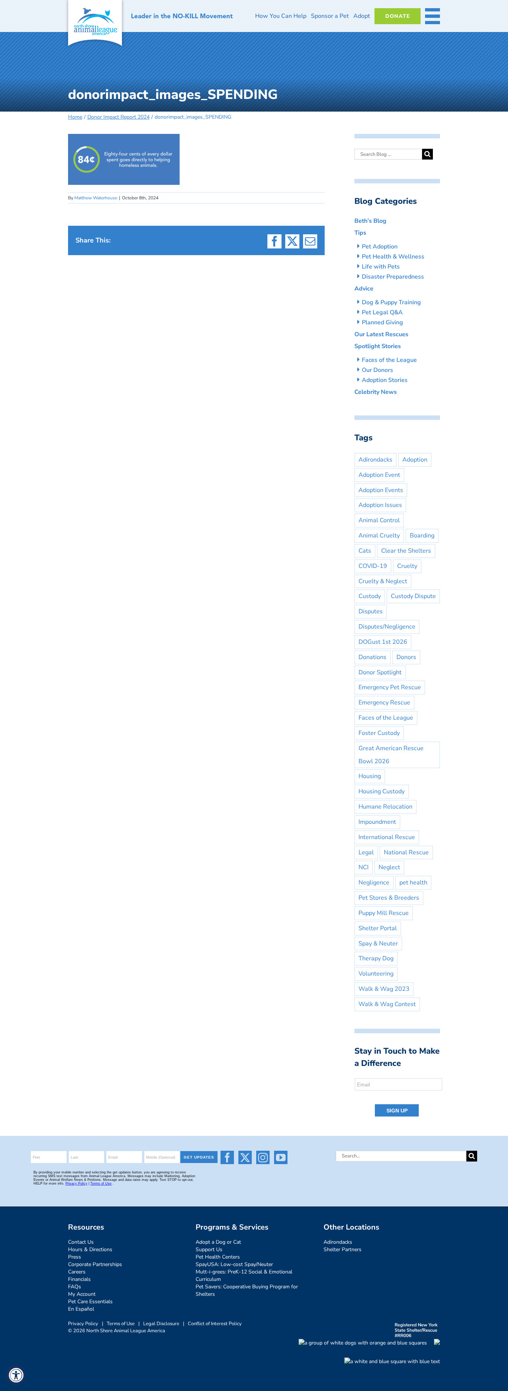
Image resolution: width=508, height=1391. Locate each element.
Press (74, 1256)
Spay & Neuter (378, 943)
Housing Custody (382, 791)
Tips (360, 233)
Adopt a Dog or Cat (218, 1242)
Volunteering (376, 974)
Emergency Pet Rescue (390, 687)
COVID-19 (373, 566)
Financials (79, 1279)
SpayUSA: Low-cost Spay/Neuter (234, 1264)
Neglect (389, 867)
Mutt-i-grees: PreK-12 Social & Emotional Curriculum (244, 1275)
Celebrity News (375, 392)
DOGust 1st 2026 (383, 642)
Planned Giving (382, 322)
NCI (364, 867)
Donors (406, 657)
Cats (365, 551)
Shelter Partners (342, 1249)
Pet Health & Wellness (393, 257)
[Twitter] (245, 1157)
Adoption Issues (380, 505)
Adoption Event (379, 475)
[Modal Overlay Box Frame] (398, 1098)
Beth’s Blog (370, 221)
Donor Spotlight (380, 672)
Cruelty (407, 566)
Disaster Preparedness (393, 277)
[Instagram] (263, 1157)
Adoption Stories (385, 380)
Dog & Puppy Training (391, 302)
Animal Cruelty (379, 535)
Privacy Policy (83, 1323)
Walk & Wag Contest (387, 1004)
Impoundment (377, 822)
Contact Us (81, 1242)
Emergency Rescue (384, 702)
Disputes (371, 611)
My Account (82, 1294)
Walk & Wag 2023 (384, 989)
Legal (366, 852)
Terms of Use (121, 1323)
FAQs (74, 1286)
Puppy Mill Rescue (384, 913)
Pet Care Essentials (90, 1301)
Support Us (209, 1249)
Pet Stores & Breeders (389, 898)
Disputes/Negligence (387, 627)
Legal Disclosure (161, 1323)
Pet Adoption (380, 246)
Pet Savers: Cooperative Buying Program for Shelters (247, 1290)
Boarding (422, 535)
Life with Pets (381, 267)
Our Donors (377, 370)
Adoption (414, 460)
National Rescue (406, 852)
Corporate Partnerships (95, 1264)
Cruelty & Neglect (383, 581)
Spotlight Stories (377, 346)
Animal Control (379, 520)
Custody (370, 596)
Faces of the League (389, 360)
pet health (413, 882)
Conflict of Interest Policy (215, 1323)
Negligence (374, 882)
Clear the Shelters (406, 551)
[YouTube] (280, 1157)
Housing (370, 776)
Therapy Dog (376, 958)
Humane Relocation (385, 807)
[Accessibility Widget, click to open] (16, 1375)
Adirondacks (375, 460)
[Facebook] (227, 1157)
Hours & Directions (90, 1249)
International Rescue (387, 837)
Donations (372, 657)
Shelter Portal (378, 928)
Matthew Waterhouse (95, 198)
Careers (77, 1271)
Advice (363, 289)
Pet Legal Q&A (382, 312)
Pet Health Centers (218, 1256)
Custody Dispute (413, 596)
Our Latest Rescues (381, 334)
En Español (81, 1309)
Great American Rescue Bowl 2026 (391, 754)
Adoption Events (381, 490)
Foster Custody (379, 733)
